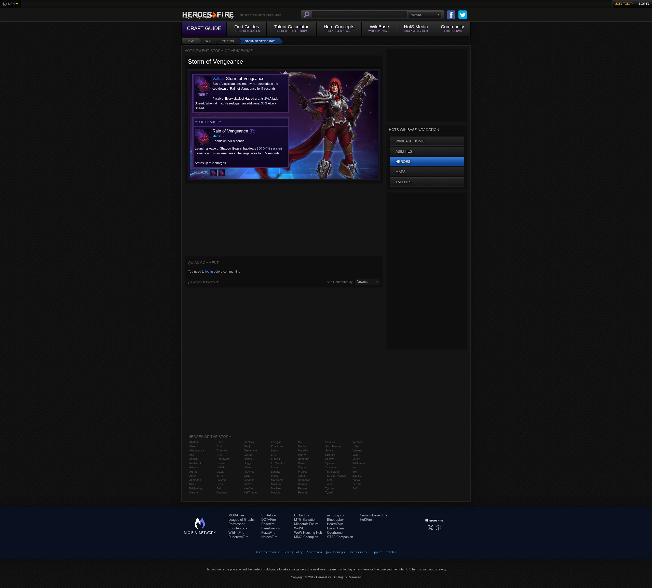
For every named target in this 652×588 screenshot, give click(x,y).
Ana (191, 454)
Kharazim (277, 446)
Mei (300, 442)
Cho (219, 446)
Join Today (624, 4)
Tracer (329, 484)
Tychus (329, 488)
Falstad (221, 480)
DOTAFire (268, 520)
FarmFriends (270, 528)
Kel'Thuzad (250, 492)
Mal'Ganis (277, 480)
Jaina (247, 475)
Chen (219, 442)
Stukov (329, 458)
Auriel (192, 475)
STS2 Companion (340, 537)
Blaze (192, 484)
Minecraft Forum (306, 524)
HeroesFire (269, 537)
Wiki (208, 41)
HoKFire (366, 520)
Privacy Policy (293, 552)
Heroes (403, 161)
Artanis (193, 467)
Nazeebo (303, 458)
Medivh (275, 492)
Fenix (219, 484)
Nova (301, 463)
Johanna (249, 480)
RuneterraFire (238, 537)
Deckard (221, 463)
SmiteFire (268, 515)
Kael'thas (249, 488)
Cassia (193, 492)
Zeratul (356, 484)
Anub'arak (195, 463)
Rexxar (302, 492)
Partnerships (358, 552)
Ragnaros (304, 480)
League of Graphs (241, 520)
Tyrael (329, 492)
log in (209, 271)
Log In (644, 4)
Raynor (302, 484)
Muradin (303, 450)
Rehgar (302, 488)
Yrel (354, 471)
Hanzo (248, 458)
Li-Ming (275, 458)
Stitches (330, 454)
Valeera (357, 450)
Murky (302, 454)
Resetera (268, 524)
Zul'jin (355, 488)
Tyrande (357, 442)
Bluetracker (335, 520)
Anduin (193, 458)
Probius (302, 471)
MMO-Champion (306, 537)
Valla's (218, 78)
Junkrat (248, 484)
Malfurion (276, 484)
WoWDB (300, 528)
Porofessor (236, 524)
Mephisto (303, 446)
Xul (354, 467)
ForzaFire (268, 532)
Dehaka (221, 467)
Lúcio (274, 467)
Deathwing (222, 458)
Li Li (273, 454)
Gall (218, 488)
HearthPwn (335, 524)
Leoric (275, 450)
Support (376, 552)
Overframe (335, 532)
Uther (355, 446)
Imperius (249, 471)
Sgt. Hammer (333, 446)
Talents (228, 41)
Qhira (301, 475)
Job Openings (335, 552)
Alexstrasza (196, 450)
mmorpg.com (336, 515)
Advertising (314, 552)
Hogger (248, 463)
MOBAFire (236, 515)
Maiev (274, 475)
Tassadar (331, 467)
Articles (391, 552)
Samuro (330, 442)
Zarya (356, 480)
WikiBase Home (410, 141)
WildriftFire (236, 532)
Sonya (329, 450)
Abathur (194, 442)
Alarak (193, 446)
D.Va (219, 454)
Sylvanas (331, 463)
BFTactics (301, 515)
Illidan (247, 467)
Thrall (328, 480)
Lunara (275, 471)
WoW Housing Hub (308, 532)
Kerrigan (276, 442)
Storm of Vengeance (260, 41)
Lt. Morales (278, 463)
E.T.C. (220, 475)
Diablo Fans (336, 528)
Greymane (250, 450)
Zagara (356, 475)
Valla (355, 454)
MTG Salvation (305, 520)
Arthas (193, 471)
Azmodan (195, 480)
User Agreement (268, 552)
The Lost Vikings (335, 475)
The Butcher (333, 471)
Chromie (221, 450)
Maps (400, 172)
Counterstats (237, 528)
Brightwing (195, 488)
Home (190, 41)
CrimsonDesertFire (373, 515)
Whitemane (359, 463)
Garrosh (221, 492)
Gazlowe (249, 442)
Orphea (302, 467)
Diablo (220, 471)
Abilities (404, 151)
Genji (247, 446)
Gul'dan (248, 454)
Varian (356, 458)
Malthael (276, 488)
